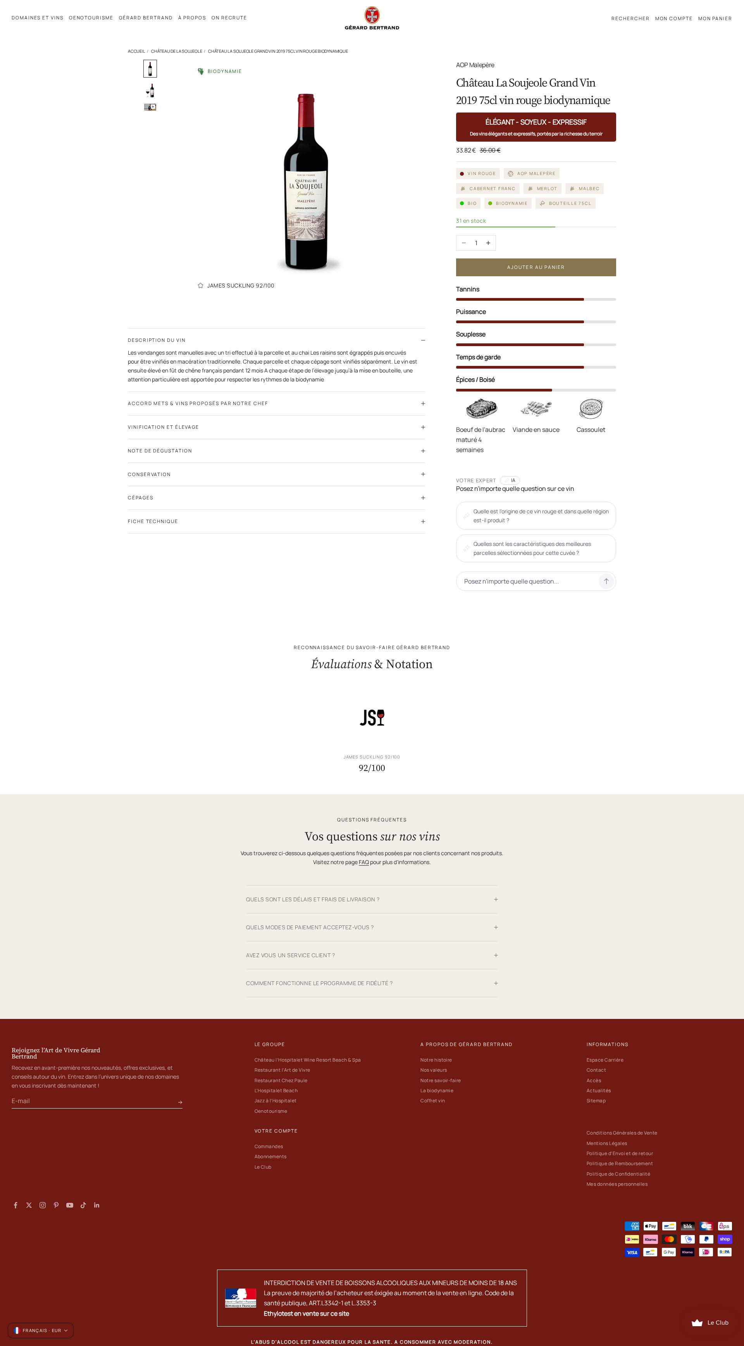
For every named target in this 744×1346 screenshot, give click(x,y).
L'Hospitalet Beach (276, 1090)
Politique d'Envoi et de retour (620, 1153)
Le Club (263, 1167)
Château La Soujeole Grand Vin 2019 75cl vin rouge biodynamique (278, 51)
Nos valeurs (433, 1070)
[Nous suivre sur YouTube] (70, 1205)
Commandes (269, 1146)
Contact (596, 1070)
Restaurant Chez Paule (281, 1080)
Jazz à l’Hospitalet (276, 1100)
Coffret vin (432, 1100)
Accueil (136, 51)
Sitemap (596, 1100)
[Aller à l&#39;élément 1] (150, 69)
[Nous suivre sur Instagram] (42, 1205)
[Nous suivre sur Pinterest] (56, 1205)
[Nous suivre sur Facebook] (15, 1205)
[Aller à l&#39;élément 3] (150, 107)
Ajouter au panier (536, 267)
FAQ (364, 862)
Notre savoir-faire (440, 1080)
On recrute (229, 17)
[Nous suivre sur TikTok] (83, 1205)
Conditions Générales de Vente (622, 1132)
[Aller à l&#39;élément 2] (150, 90)
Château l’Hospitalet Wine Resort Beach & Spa (308, 1060)
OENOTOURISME (91, 17)
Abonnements (271, 1156)
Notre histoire (436, 1060)
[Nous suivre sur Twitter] (29, 1205)
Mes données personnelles (617, 1184)
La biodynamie (436, 1090)
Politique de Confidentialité (618, 1174)
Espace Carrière (605, 1060)
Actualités (599, 1090)
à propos (192, 17)
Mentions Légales (607, 1143)
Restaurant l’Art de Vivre (282, 1070)
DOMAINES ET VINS (38, 17)
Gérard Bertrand (146, 17)
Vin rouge (482, 173)
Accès (594, 1080)
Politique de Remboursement (620, 1163)
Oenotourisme (271, 1111)
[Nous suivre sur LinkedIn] (97, 1205)
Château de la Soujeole (176, 51)
